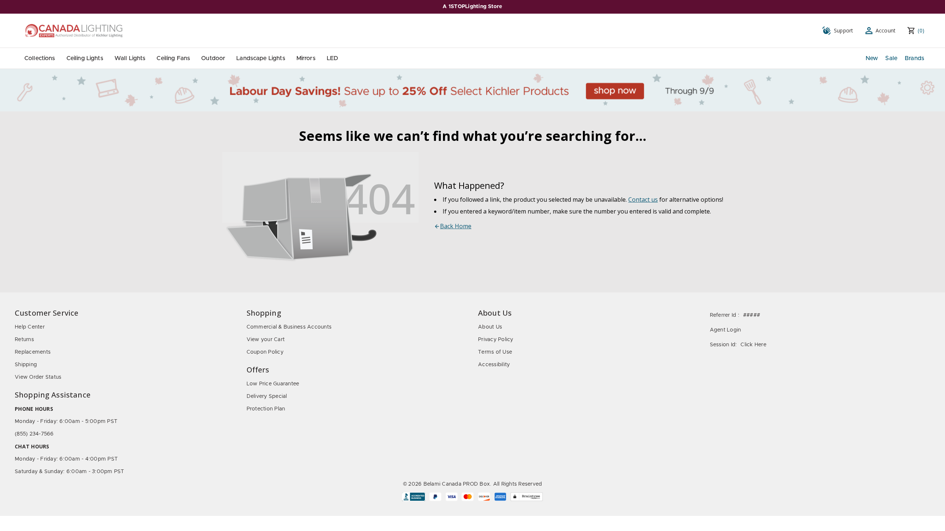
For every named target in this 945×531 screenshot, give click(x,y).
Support (843, 30)
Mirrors (306, 58)
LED (332, 58)
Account (886, 30)
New (872, 58)
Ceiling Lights (84, 58)
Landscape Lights (260, 58)
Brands (914, 58)
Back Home (455, 226)
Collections (39, 58)
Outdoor (213, 58)
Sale (891, 58)
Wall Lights (130, 58)
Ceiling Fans (173, 58)
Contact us (643, 199)
